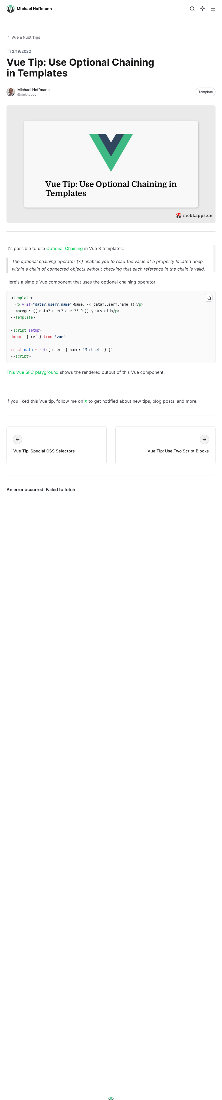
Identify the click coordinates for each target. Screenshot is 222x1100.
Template (205, 92)
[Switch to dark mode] (202, 8)
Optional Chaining (64, 248)
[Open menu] (212, 8)
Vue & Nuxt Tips (25, 37)
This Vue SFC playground (32, 372)
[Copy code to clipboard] (209, 298)
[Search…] (192, 8)
